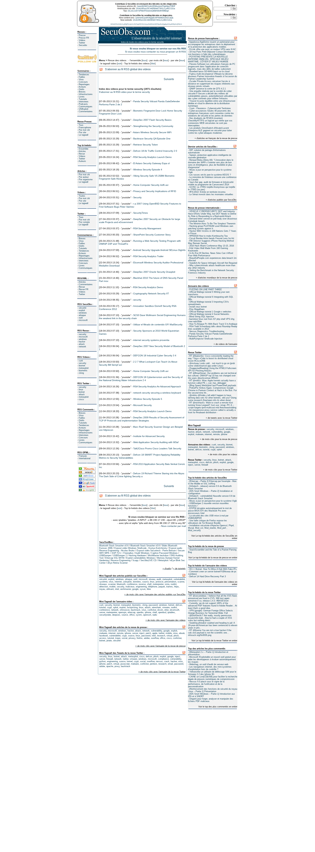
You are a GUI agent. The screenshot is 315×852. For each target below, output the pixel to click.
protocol (159, 581)
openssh (147, 615)
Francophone (85, 127)
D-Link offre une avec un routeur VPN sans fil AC (212, 49)
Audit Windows (142, 553)
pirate (109, 640)
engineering (141, 586)
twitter (161, 633)
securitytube (105, 615)
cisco (81, 399)
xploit (219, 449)
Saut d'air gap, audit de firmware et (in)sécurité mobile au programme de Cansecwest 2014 (210, 183)
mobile (112, 586)
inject (190, 465)
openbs (140, 612)
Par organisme (86, 179)
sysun (143, 589)
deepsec (116, 615)
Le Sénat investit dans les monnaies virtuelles (211, 194)
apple (154, 633)
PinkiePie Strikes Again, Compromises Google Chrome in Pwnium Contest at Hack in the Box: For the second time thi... (212, 390)
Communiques (85, 106)
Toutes (82, 196)
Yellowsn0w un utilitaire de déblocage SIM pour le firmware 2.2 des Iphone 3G (212, 672)
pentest (153, 664)
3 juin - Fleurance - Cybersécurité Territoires (210, 108)
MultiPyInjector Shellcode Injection (205, 338)
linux (81, 389)
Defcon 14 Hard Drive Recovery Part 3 (207, 576)
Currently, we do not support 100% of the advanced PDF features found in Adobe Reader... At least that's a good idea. (212, 605)
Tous (81, 125)
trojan (117, 638)
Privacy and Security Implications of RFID (154, 191)
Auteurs (82, 161)
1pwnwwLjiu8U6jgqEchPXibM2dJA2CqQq (154, 18)
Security (137, 197)
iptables (171, 612)
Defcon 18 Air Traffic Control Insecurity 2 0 (155, 151)
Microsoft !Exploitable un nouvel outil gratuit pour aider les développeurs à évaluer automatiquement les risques (212, 659)
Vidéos (82, 40)
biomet (82, 365)
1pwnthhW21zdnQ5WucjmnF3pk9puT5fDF (156, 6)
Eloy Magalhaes (197, 309)
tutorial (206, 449)
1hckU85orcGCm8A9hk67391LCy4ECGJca (155, 8)
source (145, 581)
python (102, 661)
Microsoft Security (142, 405)
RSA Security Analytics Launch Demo (152, 157)
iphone (224, 434)
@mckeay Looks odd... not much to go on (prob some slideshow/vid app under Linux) (211, 364)
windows (83, 313)
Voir (153, 63)
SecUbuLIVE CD (148, 560)
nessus (159, 661)
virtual (169, 635)
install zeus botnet (198, 306)
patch (148, 633)
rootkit (174, 584)
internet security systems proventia (151, 340)
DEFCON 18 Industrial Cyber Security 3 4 (154, 355)
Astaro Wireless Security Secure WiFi (152, 132)
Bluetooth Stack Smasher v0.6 (113, 545)
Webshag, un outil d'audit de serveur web (208, 664)
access (102, 638)
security (82, 334)
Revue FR (83, 289)
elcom (160, 610)
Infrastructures (86, 94)
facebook (103, 635)
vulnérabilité (179, 579)
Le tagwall (83, 135)
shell (149, 584)
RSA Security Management (147, 228)
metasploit (84, 368)
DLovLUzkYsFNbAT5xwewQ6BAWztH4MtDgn (148, 11)
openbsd (162, 612)
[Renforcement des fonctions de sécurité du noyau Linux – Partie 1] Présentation (212, 690)
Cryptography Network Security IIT (151, 293)
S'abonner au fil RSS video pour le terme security (124, 92)
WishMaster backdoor (158, 555)
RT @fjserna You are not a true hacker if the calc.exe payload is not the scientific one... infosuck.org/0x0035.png (209, 632)
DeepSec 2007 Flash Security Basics (152, 120)
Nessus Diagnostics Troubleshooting (206, 331)
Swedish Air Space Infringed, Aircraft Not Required (213, 263)
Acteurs (82, 87)
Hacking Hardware (137, 555)
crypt (213, 449)
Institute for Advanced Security (149, 436)
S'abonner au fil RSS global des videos (128, 69)
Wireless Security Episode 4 (147, 169)
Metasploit (163, 560)
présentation (170, 581)
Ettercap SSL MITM (114, 558)
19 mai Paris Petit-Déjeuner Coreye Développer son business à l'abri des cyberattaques (211, 53)
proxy (117, 666)
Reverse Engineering (120, 560)
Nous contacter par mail (173, 526)
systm (139, 615)
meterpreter (158, 584)
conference (104, 610)
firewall (204, 465)
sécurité (82, 308)
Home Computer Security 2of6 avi (150, 371)
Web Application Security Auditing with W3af (155, 442)
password (220, 447)
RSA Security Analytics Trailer (148, 256)
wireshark (156, 607)
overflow (155, 638)
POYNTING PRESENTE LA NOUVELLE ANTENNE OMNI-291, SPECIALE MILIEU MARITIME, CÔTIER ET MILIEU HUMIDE (208, 59)
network (82, 346)
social (124, 638)
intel (117, 589)
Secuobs (83, 45)
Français (83, 456)
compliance (163, 659)
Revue (82, 153)
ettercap (131, 612)
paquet (161, 586)
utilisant (110, 589)
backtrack (135, 610)
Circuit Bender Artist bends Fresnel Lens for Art (211, 238)
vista (167, 584)
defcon (198, 449)
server (197, 465)
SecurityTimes (140, 213)
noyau (102, 589)
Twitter (82, 42)
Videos (82, 156)
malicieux (130, 586)
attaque (82, 315)
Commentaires (86, 111)
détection (103, 586)
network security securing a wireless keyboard (157, 392)
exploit (82, 310)
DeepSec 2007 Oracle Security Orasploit (154, 272)
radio (154, 615)
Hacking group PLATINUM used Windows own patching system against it (210, 227)
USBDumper (105, 555)
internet (208, 434)
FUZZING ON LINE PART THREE (205, 289)
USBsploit (83, 109)
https (176, 586)
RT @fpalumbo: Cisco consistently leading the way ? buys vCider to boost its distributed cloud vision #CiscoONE (210, 358)
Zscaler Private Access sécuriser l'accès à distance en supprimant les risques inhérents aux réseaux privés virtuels (211, 83)
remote (216, 434)
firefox (140, 638)
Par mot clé (84, 130)
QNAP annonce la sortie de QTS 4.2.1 (207, 88)
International (84, 458)
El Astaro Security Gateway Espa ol (151, 163)
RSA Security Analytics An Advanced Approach (157, 386)
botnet (82, 392)
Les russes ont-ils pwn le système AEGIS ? (210, 174)
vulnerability (217, 432)
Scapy (135, 560)
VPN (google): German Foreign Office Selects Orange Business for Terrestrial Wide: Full (210, 611)
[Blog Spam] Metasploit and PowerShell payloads (212, 385)
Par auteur (84, 177)
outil (81, 317)
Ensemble (83, 149)
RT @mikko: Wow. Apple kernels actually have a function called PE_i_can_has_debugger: (212, 381)
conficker (151, 610)
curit (81, 360)
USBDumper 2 (120, 555)
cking (81, 373)
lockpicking (132, 607)
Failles (82, 77)
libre (149, 589)
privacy (132, 638)
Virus (81, 79)
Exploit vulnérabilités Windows (140, 558)
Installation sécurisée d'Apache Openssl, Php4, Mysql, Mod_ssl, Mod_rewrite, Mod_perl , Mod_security (211, 528)
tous (144, 60)
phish (215, 462)
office (132, 615)
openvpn (122, 612)
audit (159, 579)
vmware (166, 607)
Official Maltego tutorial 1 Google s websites (210, 311)
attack (82, 344)
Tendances (84, 74)
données (137, 581)
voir (119, 63)
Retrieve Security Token (145, 144)
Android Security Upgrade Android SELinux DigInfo (159, 250)
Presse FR (84, 38)
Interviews (83, 101)
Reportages (84, 84)
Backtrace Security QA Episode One (151, 138)
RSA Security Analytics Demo (148, 287)
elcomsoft (174, 610)
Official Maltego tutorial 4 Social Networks (209, 314)
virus (111, 581)
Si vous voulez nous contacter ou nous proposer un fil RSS (155, 51)
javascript (125, 664)
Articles (82, 151)
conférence (132, 584)
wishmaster (125, 589)
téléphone (152, 586)
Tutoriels (83, 99)
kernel (130, 661)
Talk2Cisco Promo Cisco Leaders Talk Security (157, 448)
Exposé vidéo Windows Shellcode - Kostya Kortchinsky (140, 548)
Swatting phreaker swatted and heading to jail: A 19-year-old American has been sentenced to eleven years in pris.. (212, 625)
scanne (181, 581)
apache (109, 666)
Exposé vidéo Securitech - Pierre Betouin (156, 550)
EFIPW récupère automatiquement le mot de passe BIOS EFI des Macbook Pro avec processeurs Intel (210, 510)
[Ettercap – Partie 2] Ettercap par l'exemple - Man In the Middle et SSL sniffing (212, 482)
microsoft (83, 320)
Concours (83, 82)
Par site (82, 132)
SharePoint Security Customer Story (152, 234)
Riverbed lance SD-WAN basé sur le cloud (209, 71)
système (103, 581)
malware (199, 434)
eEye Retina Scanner (117, 563)
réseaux (103, 584)
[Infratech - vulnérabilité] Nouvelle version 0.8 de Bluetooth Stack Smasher (211, 497)
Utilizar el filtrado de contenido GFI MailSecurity (157, 324)
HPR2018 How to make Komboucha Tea (208, 236)
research (161, 635)
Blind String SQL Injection (201, 316)
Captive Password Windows (164, 553)
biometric (83, 370)
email (170, 664)
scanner (112, 584)
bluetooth (121, 584)
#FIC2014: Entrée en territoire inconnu (207, 192)
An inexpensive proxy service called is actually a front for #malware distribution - (212, 411)
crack (166, 661)
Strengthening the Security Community (153, 126)
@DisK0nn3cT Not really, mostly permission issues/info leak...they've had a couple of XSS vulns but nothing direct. (210, 618)
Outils (81, 89)
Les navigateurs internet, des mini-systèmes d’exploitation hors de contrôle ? (209, 668)
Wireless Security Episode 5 (147, 399)
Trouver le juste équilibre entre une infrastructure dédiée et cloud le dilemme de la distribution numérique (211, 103)
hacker (82, 341)
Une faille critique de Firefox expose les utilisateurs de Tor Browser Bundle (207, 521)
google (227, 432)
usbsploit (127, 581)
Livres (81, 96)
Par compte (84, 222)
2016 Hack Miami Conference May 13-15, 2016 (211, 245)
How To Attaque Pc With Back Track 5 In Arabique (213, 324)
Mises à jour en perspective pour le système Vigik (213, 501)
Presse (82, 35)
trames (169, 586)
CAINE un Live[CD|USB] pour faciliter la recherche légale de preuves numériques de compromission (212, 677)
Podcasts (83, 104)
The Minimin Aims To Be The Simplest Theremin (212, 223)
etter (166, 610)
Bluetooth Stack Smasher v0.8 (145, 545)
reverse (142, 584)
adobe (147, 638)
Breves (82, 92)
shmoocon (125, 610)
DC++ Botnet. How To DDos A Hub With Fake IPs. (213, 569)
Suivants (169, 79)
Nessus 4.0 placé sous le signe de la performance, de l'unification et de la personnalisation (206, 684)
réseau (152, 579)
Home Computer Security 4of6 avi (150, 185)
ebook (182, 633)
